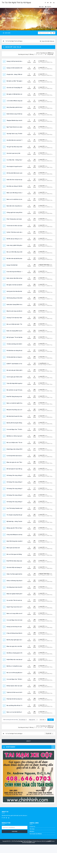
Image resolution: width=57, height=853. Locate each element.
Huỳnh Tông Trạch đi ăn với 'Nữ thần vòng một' (19, 607)
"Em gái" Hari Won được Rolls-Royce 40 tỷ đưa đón (20, 146)
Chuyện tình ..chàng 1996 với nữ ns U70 (17, 74)
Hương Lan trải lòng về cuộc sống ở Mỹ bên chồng (20, 626)
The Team (32, 829)
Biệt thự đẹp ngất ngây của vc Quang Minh (18, 639)
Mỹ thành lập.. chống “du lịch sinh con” (17, 521)
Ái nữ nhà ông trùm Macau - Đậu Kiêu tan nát (19, 271)
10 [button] (45, 54)
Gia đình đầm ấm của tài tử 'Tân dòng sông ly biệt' (20, 140)
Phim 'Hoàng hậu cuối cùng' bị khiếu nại (17, 219)
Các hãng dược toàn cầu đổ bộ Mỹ (16, 587)
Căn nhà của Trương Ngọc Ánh (15, 87)
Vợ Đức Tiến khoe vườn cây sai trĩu (16, 232)
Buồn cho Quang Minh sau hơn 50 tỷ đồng (18, 331)
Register (49, 6)
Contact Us (32, 826)
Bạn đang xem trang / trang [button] (25, 54)
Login (42, 6)
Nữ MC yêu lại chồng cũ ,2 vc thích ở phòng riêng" (20, 238)
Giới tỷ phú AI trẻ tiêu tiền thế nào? (16, 291)
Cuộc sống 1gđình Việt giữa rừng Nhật (17, 245)
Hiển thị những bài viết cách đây (10, 719)
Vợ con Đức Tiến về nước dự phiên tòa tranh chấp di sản (22, 600)
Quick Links (7, 33)
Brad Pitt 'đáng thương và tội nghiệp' (16, 396)
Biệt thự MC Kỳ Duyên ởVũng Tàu (15, 423)
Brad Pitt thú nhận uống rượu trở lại (16, 561)
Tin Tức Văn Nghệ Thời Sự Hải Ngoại (16, 2)
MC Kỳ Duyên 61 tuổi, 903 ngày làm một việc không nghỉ (22, 469)
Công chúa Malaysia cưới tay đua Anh (17, 534)
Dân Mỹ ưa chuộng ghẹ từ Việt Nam (16, 653)
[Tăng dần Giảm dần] (42, 720)
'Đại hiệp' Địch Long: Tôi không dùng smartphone (20, 133)
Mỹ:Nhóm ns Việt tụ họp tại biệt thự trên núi (18, 436)
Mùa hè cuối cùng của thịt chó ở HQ (16, 311)
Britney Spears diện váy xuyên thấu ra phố (18, 685)
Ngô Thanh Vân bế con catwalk (15, 127)
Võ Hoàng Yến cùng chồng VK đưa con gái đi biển (20, 475)
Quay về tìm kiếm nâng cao (48, 41)
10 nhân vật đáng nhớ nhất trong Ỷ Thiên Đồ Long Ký (21, 344)
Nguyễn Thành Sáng (44, 264)
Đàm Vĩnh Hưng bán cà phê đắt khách (17, 541)
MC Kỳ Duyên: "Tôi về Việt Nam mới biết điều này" (20, 337)
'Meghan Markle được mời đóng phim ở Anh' (19, 120)
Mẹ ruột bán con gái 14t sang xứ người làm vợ (19, 390)
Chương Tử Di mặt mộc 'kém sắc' (16, 317)
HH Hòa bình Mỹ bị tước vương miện (16, 173)
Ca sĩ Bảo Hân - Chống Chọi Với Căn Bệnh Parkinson (21, 160)
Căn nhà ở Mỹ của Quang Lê (14, 567)
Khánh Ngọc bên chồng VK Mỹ (15, 449)
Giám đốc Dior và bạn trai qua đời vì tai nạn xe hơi (20, 179)
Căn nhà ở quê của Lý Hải (13, 153)
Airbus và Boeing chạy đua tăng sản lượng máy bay (20, 580)
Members (32, 831)
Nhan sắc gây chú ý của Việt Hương (16, 646)
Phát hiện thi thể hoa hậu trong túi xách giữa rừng (20, 699)
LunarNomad (42, 363)
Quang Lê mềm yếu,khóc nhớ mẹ (15, 68)
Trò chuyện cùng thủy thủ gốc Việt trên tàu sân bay (20, 515)
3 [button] (38, 54)
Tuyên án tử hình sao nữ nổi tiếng (16, 692)
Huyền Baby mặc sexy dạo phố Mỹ (16, 659)
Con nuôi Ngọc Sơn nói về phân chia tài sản (18, 620)
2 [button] (36, 54)
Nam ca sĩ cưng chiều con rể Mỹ (15, 613)
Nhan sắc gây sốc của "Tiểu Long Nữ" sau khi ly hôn (21, 462)
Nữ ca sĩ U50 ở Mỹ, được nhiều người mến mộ (19, 252)
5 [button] (41, 54)
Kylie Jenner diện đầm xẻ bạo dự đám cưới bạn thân (21, 278)
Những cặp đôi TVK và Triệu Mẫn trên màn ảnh (19, 528)
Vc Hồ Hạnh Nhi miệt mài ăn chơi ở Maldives (18, 455)
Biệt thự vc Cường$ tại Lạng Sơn (15, 666)
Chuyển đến (48, 733)
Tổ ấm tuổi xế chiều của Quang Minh (16, 225)
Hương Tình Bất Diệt (12, 265)
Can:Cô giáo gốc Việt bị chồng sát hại (17, 377)
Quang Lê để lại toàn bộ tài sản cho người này (19, 61)
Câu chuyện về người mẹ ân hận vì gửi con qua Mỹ (20, 166)
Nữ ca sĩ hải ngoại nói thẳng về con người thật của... (21, 554)
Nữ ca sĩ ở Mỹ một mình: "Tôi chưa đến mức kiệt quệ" (21, 324)
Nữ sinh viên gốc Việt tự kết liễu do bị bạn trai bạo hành (21, 370)
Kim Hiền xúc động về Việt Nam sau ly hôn (18, 186)
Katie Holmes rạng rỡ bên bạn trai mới (17, 114)
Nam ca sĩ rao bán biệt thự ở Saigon (16, 712)
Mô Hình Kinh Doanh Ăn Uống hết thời (17, 416)
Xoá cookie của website (36, 833)
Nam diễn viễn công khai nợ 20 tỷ (15, 206)
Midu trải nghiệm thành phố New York (17, 593)
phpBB (48, 841)
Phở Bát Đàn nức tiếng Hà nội (14, 350)
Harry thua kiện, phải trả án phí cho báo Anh (18, 107)
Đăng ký (28, 741)
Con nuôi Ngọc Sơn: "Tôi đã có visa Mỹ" (17, 429)
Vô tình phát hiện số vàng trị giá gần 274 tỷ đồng (20, 357)
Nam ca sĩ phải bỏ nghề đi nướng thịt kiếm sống (19, 403)
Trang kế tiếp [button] (50, 54)
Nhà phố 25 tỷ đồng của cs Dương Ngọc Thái (19, 409)
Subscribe (14, 831)
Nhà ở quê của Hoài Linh (13, 547)
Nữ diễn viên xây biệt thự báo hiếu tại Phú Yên (19, 258)
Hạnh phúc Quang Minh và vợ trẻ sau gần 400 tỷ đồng (21, 304)
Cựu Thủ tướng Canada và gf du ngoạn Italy (18, 508)
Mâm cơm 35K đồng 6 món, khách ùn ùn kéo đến (20, 192)
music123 (41, 60)
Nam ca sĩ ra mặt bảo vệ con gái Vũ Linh (17, 199)
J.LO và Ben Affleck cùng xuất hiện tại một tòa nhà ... (21, 100)
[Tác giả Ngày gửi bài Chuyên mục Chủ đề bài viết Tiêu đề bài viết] (33, 720)
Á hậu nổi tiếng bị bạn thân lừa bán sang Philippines (20, 633)
